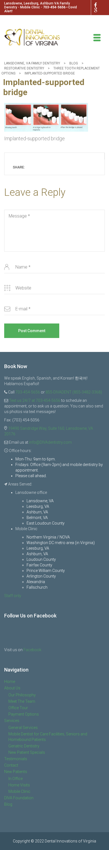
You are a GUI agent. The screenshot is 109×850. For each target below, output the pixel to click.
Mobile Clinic (19, 791)
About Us (12, 688)
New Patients (15, 771)
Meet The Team (21, 701)
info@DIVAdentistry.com (50, 442)
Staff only (12, 595)
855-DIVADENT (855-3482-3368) (74, 392)
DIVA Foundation (19, 798)
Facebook (32, 650)
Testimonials (15, 759)
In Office (15, 778)
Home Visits (19, 785)
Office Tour (18, 708)
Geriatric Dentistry (23, 746)
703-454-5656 (54, 7)
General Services (23, 727)
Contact (11, 765)
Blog (8, 804)
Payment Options (23, 714)
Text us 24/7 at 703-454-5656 (34, 400)
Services (11, 720)
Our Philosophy (22, 695)
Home (9, 681)
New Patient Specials (26, 752)
